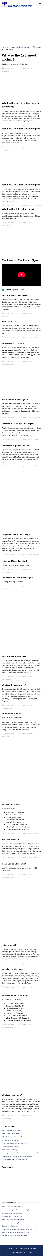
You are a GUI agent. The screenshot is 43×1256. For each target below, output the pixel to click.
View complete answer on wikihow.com (29, 417)
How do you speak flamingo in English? (14, 1143)
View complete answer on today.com (28, 554)
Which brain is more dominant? (12, 1137)
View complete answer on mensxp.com (29, 857)
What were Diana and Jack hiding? (13, 1207)
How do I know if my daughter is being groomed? (17, 1156)
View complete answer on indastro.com (29, 337)
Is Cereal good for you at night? (12, 1216)
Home (4, 47)
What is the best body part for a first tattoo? (15, 1232)
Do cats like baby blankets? (10, 1226)
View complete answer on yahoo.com (28, 125)
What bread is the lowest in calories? (13, 1219)
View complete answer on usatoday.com (29, 833)
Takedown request (9, 68)
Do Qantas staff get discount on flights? (14, 1159)
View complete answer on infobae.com (29, 439)
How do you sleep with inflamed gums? (14, 1235)
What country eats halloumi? (11, 1133)
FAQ (7, 1252)
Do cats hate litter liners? (10, 1146)
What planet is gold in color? (11, 1130)
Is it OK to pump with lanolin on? (12, 1213)
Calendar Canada (18, 1252)
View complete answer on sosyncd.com (29, 205)
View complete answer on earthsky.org (29, 466)
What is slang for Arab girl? (10, 1150)
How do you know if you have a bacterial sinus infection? (20, 1153)
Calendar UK (32, 1252)
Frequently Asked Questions (20, 47)
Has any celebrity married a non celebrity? (15, 1210)
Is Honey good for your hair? (11, 1140)
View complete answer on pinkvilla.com (29, 963)
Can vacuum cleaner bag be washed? (14, 1223)
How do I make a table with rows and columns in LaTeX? (20, 1229)
